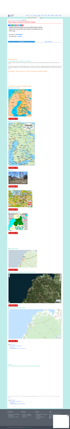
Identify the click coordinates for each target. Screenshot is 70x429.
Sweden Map (29, 415)
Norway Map (38, 418)
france (43, 15)
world (27, 15)
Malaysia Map (45, 414)
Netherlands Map (11, 415)
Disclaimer (30, 427)
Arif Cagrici (13, 344)
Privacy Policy (26, 427)
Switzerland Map (16, 414)
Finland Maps (19, 34)
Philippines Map (10, 414)
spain (49, 15)
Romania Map (38, 415)
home (13, 20)
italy (45, 15)
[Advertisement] (35, 7)
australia (38, 15)
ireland (56, 15)
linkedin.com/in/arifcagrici (20, 348)
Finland (20, 36)
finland (19, 20)
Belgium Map (23, 411)
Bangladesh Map (38, 414)
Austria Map (24, 415)
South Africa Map (10, 411)
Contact (50, 411)
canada (35, 15)
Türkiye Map (24, 414)
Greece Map (37, 411)
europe (16, 20)
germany (52, 15)
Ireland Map (29, 414)
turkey (60, 15)
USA (29, 15)
